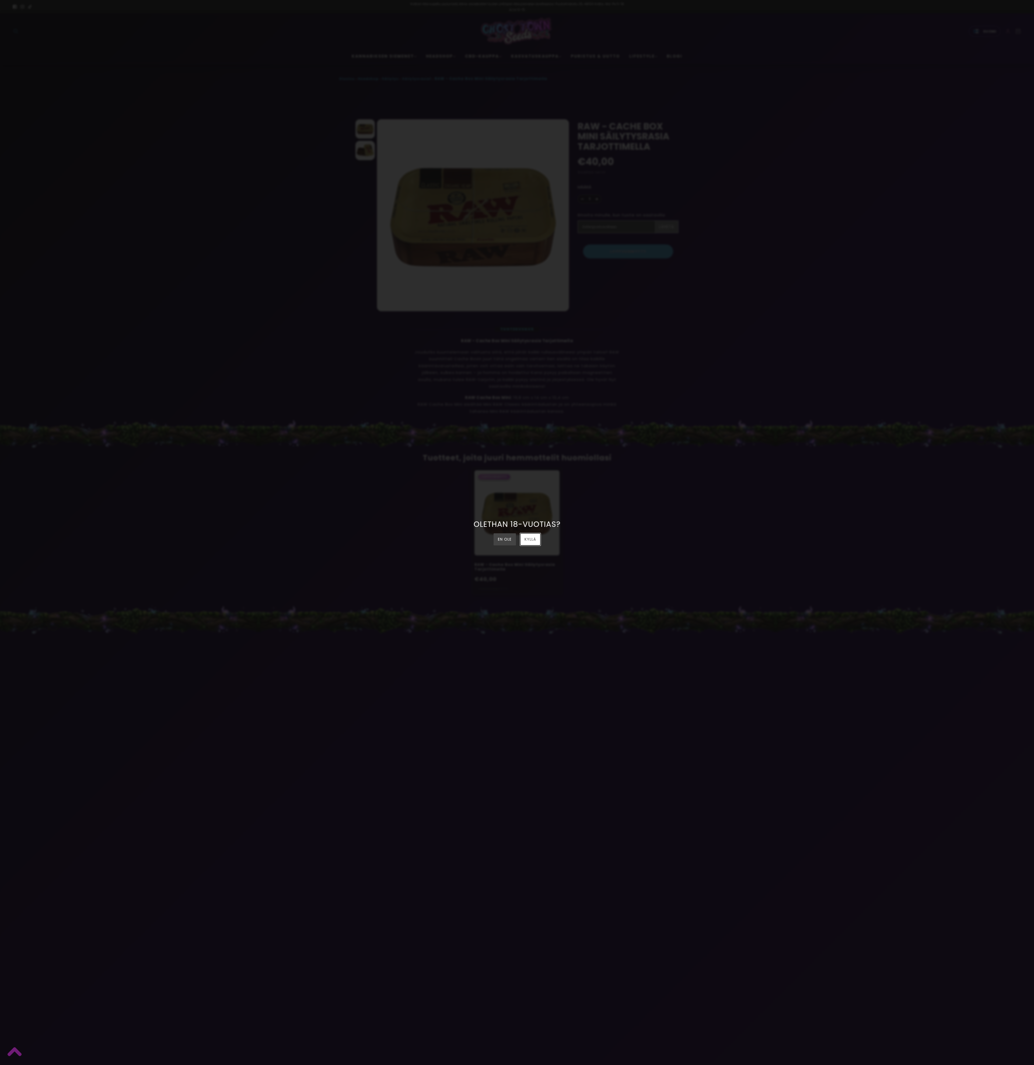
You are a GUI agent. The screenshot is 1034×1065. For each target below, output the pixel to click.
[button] (14, 1052)
